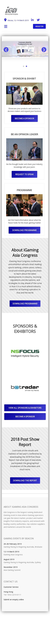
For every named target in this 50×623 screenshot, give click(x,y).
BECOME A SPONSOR (24, 118)
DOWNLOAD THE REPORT (25, 480)
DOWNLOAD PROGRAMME (24, 230)
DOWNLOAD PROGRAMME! (25, 303)
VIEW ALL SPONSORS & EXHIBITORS (25, 407)
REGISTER (39, 26)
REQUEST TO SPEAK (24, 174)
